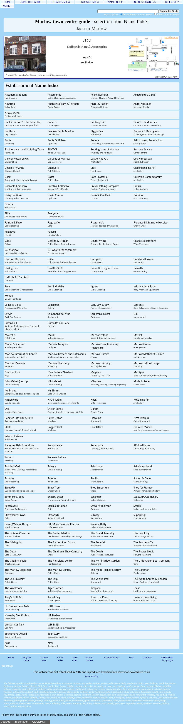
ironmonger (122, 695)
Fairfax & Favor (14, 224)
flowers (23, 692)
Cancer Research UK (16, 160)
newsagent (119, 698)
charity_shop (139, 686)
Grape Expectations (144, 242)
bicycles (33, 686)
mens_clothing (68, 698)
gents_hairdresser (97, 692)
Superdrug (139, 516)
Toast (144, 590)
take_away (66, 703)
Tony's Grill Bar (14, 599)
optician (144, 698)
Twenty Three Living (145, 599)
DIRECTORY (172, 2)
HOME (7, 2)
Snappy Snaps (62, 498)
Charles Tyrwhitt (14, 169)
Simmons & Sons (14, 498)
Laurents (150, 306)
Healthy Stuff (62, 270)
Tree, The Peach (104, 599)
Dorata (11, 206)
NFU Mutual (63, 401)
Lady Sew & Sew (101, 306)
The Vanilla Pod (99, 580)
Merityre (150, 374)
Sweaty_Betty (101, 526)
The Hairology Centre (60, 562)
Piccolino (96, 419)
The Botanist (98, 544)
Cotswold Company (18, 188)
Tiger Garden (60, 590)
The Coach (102, 553)
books (63, 686)
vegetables (131, 703)
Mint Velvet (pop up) (17, 383)
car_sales (108, 686)
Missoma (108, 383)
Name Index (74, 659)
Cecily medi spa (142, 160)
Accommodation (111, 657)
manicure (55, 698)
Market (142, 337)
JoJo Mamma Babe (146, 288)
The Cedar (13, 553)
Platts (20, 429)
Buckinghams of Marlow (105, 151)
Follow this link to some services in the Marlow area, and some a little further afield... (51, 715)
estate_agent (147, 689)
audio (110, 683)
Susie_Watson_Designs (18, 526)
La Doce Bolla (16, 306)
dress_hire (122, 689)
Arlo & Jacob (13, 114)
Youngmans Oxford (16, 635)
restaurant (95, 700)
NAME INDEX (115, 2)
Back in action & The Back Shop (23, 124)
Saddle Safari (21, 469)
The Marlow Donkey (59, 571)
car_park (98, 686)
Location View (44, 659)
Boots (9, 142)
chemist (149, 686)
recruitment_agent (81, 700)
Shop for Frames (146, 489)
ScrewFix (19, 489)
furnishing (43, 692)
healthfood (9, 695)
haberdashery (117, 692)
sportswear (137, 700)
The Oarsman (141, 571)
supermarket (25, 703)
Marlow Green (141, 346)
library (41, 698)
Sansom (12, 480)
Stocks (144, 507)
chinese (7, 689)
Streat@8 (56, 516)
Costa (53, 178)
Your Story (57, 635)
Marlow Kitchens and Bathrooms (67, 356)
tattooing (77, 703)
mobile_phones (100, 698)
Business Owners (89, 659)
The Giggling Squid (15, 562)
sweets (48, 703)
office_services (132, 698)
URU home (58, 608)
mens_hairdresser (84, 698)
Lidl (139, 315)
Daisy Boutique (16, 197)
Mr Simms (57, 392)
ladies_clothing (30, 698)
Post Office (97, 427)
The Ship (54, 580)
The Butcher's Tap (145, 544)
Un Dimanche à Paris (17, 608)
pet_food (153, 698)
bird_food (42, 686)
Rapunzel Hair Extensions (22, 448)
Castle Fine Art (99, 160)
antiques (77, 683)
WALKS (7, 6)
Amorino (10, 105)
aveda (117, 683)
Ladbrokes (53, 306)
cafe (85, 686)
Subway (96, 516)
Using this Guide (26, 659)
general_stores (66, 692)
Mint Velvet (55, 383)
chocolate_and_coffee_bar (24, 689)
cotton (90, 689)
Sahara (55, 468)
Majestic (10, 337)
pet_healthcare (166, 698)
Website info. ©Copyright (167, 659)
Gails (8, 242)
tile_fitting (87, 703)
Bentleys (11, 133)
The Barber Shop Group (61, 544)
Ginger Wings (104, 242)
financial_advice (11, 692)
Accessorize (62, 96)
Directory (147, 657)
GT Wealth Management (62, 251)
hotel (18, 695)
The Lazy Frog (143, 535)
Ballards (53, 124)
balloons (154, 683)
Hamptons (96, 261)
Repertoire (102, 447)
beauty (17, 686)
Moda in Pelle (141, 383)
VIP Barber (60, 617)
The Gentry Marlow (65, 535)
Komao (13, 297)
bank (161, 683)
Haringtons (11, 270)
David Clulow (55, 197)
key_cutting (161, 695)
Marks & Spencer (15, 346)
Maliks (56, 337)
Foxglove (10, 233)
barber (172, 683)
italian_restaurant (137, 695)
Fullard (54, 233)
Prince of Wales (14, 438)
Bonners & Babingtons (148, 133)
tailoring (56, 703)
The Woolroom (16, 590)
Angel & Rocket (99, 105)
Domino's (140, 197)
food (30, 692)
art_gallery (87, 683)
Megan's (100, 374)
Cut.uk (140, 188)
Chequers (54, 169)
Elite (16, 215)
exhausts (158, 689)
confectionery (59, 689)
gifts (108, 692)
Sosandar (98, 498)
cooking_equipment (76, 689)
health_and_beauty (161, 692)
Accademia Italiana (16, 96)
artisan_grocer (100, 683)
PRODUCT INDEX (89, 2)
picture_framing (35, 700)
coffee (49, 689)
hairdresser (146, 692)
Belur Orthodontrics (147, 124)
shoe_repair (118, 700)
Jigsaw (98, 288)
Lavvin (13, 315)
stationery (147, 700)
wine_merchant (144, 703)
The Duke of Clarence (17, 535)
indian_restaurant (29, 695)
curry (96, 689)
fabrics (167, 689)
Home (11, 657)
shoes (128, 700)
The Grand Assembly (102, 535)
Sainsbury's (97, 468)
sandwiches (107, 700)
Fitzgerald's (104, 224)
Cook (21, 178)
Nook (98, 401)
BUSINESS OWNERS (144, 2)
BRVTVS (56, 151)
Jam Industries (56, 288)
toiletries (97, 703)
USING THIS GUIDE (30, 2)
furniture (54, 692)
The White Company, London (150, 580)
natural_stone (24, 706)
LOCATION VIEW (61, 2)
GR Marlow (16, 251)
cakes (90, 686)
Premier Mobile (151, 429)
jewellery (151, 695)
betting (25, 686)
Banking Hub (99, 124)
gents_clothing (81, 692)
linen (47, 698)
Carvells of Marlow (59, 160)
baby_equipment (130, 683)
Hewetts (140, 270)
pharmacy (8, 700)
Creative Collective (59, 188)
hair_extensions (132, 692)
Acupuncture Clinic (144, 94)
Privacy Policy (91, 676)
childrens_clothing (162, 686)
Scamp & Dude (142, 480)
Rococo (9, 459)
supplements (38, 703)
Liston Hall (23, 326)
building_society (74, 686)
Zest (11, 644)
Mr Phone (22, 392)
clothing (42, 689)
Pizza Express (141, 419)
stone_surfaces (11, 703)
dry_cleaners (134, 689)
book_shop (53, 686)
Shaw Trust (54, 489)
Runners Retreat (57, 459)
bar (166, 683)
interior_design (99, 695)
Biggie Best (97, 133)
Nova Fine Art (141, 401)
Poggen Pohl (55, 429)
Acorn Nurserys (108, 96)
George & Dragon (61, 242)
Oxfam (97, 410)
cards (129, 686)
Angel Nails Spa (142, 105)
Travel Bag (54, 599)
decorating (111, 689)
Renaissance (55, 447)
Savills (97, 480)
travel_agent (113, 703)
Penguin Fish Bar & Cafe (19, 419)
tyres (122, 703)
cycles (102, 689)
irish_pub (111, 695)
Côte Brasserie (99, 178)
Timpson (102, 590)
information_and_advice (51, 695)
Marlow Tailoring (101, 365)
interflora (86, 695)
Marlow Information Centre (21, 356)
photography (20, 700)
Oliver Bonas (65, 410)
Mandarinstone (103, 337)
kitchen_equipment (13, 698)
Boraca (107, 142)
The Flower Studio (143, 553)
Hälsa (62, 261)
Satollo (53, 480)
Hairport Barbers (18, 261)
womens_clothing (161, 703)
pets (176, 698)
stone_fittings (160, 700)
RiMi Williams (144, 447)
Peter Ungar (55, 419)
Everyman (55, 215)
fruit (36, 692)
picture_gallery (51, 700)
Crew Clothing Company (105, 188)
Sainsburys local (142, 468)
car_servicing (119, 686)
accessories (67, 683)
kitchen (171, 695)
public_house (65, 700)
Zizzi (53, 644)
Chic (96, 169)
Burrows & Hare (142, 151)
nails (111, 698)
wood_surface (10, 706)
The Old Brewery (14, 580)
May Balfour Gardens (60, 374)
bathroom (8, 686)
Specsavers (15, 507)
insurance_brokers (72, 695)
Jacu (19, 288)
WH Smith (61, 626)
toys (104, 703)
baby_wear (144, 683)
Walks (131, 657)
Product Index (60, 659)
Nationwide (12, 401)
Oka (14, 410)
